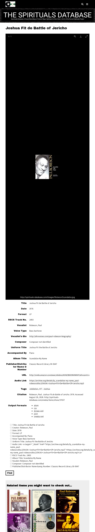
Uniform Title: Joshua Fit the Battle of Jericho (32, 441)
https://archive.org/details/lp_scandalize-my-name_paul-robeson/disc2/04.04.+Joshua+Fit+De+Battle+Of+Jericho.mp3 (56, 382)
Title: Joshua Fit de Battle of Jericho (28, 425)
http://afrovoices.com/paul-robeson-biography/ (50, 336)
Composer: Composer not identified (28, 463)
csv (35, 408)
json (36, 413)
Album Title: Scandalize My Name (26, 458)
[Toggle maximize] (86, 36)
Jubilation (33, 389)
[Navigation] (87, 4)
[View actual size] (75, 36)
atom (36, 405)
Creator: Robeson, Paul (22, 427)
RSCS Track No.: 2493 (21, 455)
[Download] (81, 36)
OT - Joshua (44, 389)
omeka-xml (39, 416)
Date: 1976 (16, 430)
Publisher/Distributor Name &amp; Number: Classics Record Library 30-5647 (45, 466)
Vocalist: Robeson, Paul (22, 460)
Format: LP (17, 433)
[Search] (82, 4)
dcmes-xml (38, 411)
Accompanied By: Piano (22, 436)
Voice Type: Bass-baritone (23, 438)
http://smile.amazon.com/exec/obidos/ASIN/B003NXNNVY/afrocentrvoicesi (61, 375)
